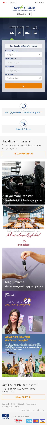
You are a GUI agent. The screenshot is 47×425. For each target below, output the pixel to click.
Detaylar (23, 182)
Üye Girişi (40, 2)
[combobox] (23, 54)
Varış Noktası (10, 66)
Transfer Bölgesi (11, 51)
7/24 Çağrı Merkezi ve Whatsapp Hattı (23, 112)
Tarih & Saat (9, 74)
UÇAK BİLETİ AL (23, 397)
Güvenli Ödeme (23, 129)
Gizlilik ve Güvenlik (17, 404)
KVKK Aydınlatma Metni (10, 406)
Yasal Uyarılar (31, 404)
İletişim (12, 2)
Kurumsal (5, 404)
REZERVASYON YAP (23, 153)
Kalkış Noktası (10, 59)
